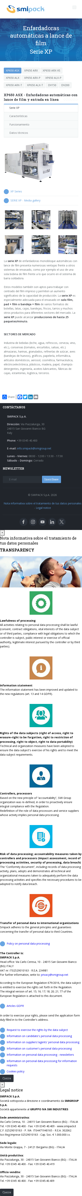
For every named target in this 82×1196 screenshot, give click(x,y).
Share (11, 397)
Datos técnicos (18, 133)
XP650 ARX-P (32, 78)
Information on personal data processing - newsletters (40, 1054)
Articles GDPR (15, 1006)
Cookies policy (15, 1071)
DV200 (65, 85)
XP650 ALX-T (35, 85)
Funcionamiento (19, 124)
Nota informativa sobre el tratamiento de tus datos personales (42, 503)
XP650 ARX (31, 70)
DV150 (52, 85)
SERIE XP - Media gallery (25, 200)
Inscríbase (51, 479)
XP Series (16, 191)
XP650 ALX (12, 78)
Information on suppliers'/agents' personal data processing (43, 1042)
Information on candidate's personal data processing (39, 1036)
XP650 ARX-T (14, 85)
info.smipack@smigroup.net (34, 448)
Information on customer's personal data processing (39, 1048)
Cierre (6, 1078)
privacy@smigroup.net (54, 974)
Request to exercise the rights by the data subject (37, 1030)
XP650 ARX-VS (51, 70)
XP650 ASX (12, 70)
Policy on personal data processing (28, 943)
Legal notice (43, 508)
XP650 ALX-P (53, 78)
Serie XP (14, 108)
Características (18, 116)
